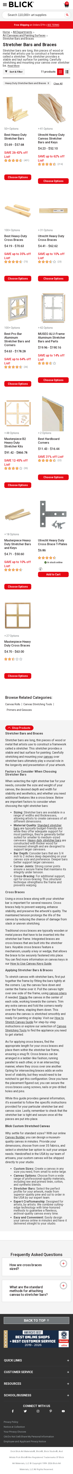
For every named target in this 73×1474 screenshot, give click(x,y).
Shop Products (20, 727)
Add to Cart (53, 574)
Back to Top (34, 1320)
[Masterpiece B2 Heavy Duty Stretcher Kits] (17, 413)
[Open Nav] (5, 4)
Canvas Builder (15, 1137)
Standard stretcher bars (38, 827)
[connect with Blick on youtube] (63, 1413)
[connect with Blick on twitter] (25, 1413)
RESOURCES (12, 1383)
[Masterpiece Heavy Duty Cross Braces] (17, 616)
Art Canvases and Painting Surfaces (24, 35)
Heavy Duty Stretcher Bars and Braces (27, 83)
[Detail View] (67, 71)
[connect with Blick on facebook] (12, 1413)
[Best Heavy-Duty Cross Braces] (17, 211)
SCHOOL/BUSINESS (17, 1395)
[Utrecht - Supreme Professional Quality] (41, 569)
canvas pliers (58, 993)
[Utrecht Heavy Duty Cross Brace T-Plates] (53, 515)
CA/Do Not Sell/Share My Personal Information (29, 1436)
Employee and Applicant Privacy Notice (25, 1441)
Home (6, 32)
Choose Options (18, 177)
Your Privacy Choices (15, 1431)
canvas (48, 756)
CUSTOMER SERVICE (18, 1372)
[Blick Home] (21, 5)
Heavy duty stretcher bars (44, 840)
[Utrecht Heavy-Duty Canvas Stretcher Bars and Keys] (53, 109)
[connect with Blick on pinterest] (50, 1413)
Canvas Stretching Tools (37, 704)
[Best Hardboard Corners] (53, 413)
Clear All (58, 83)
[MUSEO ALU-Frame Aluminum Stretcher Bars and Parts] (53, 308)
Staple (23, 997)
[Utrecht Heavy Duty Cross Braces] (53, 211)
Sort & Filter (16, 72)
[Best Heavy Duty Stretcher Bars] (17, 109)
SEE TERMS (53, 25)
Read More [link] (13, 65)
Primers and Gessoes (19, 710)
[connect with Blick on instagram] (38, 1413)
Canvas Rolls (12, 704)
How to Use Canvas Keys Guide (30, 963)
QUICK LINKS (13, 1360)
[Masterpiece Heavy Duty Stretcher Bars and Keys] (17, 515)
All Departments (22, 32)
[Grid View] (60, 71)
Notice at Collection (14, 1426)
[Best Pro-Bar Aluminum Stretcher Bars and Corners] (17, 308)
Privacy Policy (11, 1422)
